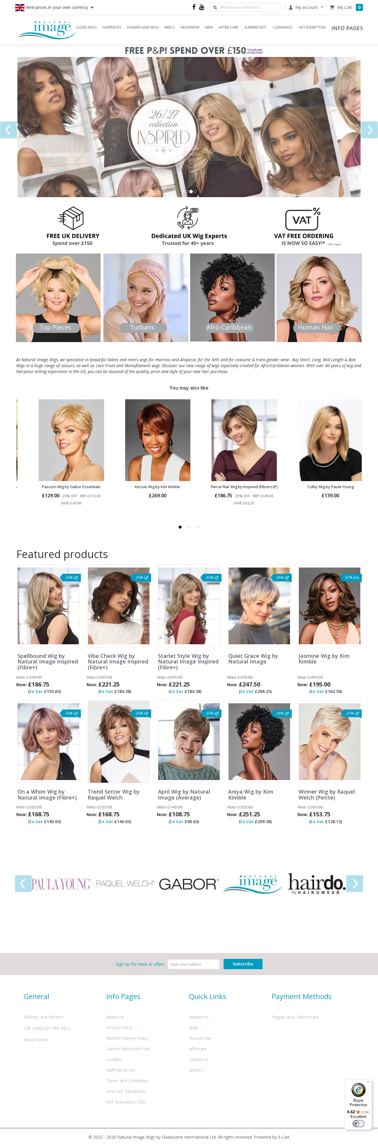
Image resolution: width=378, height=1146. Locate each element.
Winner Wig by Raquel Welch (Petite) (327, 795)
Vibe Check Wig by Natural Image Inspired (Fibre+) (118, 662)
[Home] (47, 29)
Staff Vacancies (120, 1070)
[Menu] (368, 1083)
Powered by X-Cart (272, 1137)
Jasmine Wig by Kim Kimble (324, 659)
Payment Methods (302, 996)
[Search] (215, 7)
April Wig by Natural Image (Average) (184, 795)
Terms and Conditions (127, 1080)
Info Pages (123, 996)
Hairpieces (199, 1017)
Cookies (114, 1059)
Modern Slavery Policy (127, 1038)
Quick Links (207, 996)
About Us (115, 1017)
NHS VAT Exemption (125, 1091)
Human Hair (200, 1038)
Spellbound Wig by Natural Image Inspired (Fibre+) (47, 662)
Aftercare (198, 1049)
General (36, 996)
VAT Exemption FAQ (125, 1102)
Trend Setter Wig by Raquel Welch (114, 795)
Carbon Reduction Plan (128, 1049)
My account (306, 7)
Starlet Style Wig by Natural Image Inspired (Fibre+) (188, 662)
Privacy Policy (119, 1027)
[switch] (358, 1123)
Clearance (198, 1059)
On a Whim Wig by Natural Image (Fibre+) (47, 795)
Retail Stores (36, 1039)
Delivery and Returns (43, 1017)
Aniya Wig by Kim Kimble (250, 795)
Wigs (193, 1027)
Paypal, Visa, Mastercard (295, 1017)
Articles (196, 1070)
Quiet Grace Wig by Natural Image (253, 659)
